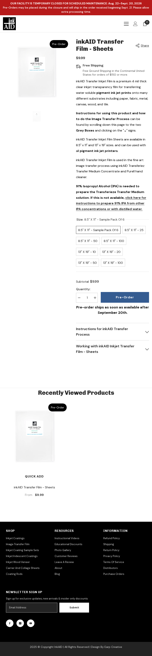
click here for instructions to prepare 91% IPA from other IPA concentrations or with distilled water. (111, 203)
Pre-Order (125, 297)
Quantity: (83, 289)
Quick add (34, 476)
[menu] (126, 23)
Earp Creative (113, 647)
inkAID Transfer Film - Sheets (34, 487)
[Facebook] (9, 623)
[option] (36, 71)
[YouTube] (30, 623)
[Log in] (135, 24)
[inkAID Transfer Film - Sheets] (34, 435)
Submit (74, 607)
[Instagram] (20, 623)
